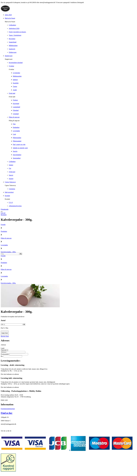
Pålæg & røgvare (6, 238)
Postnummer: (5, 354)
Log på (3, 213)
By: (2, 356)
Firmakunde (4, 209)
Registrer (4, 215)
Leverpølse (4, 245)
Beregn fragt (5, 336)
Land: (3, 348)
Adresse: (4, 352)
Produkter (4, 231)
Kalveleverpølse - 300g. (8, 252)
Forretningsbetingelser (8, 409)
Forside (3, 224)
